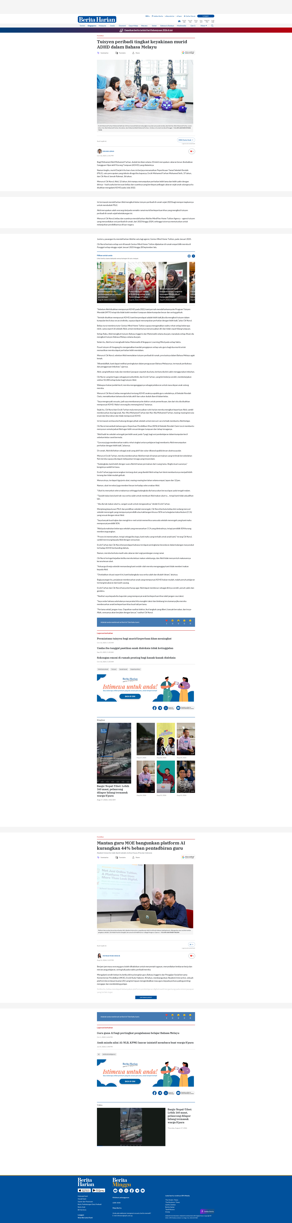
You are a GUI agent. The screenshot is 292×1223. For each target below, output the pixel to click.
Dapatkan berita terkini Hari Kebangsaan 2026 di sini (148, 30)
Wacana (144, 25)
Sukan (154, 25)
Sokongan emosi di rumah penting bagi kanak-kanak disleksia (136, 657)
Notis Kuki (81, 1207)
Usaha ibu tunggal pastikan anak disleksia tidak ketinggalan (135, 648)
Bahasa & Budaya (167, 25)
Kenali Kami (82, 1199)
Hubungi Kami (83, 1196)
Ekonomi (122, 25)
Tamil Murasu (170, 1209)
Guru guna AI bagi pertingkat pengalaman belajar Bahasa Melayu (138, 1033)
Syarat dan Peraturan (85, 1202)
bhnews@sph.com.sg (124, 1216)
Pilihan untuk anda (104, 255)
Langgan (206, 16)
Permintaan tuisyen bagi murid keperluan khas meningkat (134, 638)
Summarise (105, 53)
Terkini (82, 25)
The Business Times (172, 1202)
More (203, 25)
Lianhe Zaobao (170, 1205)
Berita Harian (170, 1207)
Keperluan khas (135, 669)
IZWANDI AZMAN (108, 151)
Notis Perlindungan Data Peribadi (89, 1204)
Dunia (112, 25)
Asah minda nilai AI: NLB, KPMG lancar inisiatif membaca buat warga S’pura (145, 1042)
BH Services (82, 1210)
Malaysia (102, 25)
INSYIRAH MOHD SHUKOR (111, 956)
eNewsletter (169, 16)
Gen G (192, 25)
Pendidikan (100, 36)
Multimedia (181, 25)
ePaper (179, 16)
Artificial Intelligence (109, 1054)
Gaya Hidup (133, 25)
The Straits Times (171, 1200)
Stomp (167, 1212)
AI (98, 1054)
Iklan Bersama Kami (85, 1218)
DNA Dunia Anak (103, 669)
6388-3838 (116, 1203)
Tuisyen (113, 669)
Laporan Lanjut (146, 997)
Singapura (92, 25)
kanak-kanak (123, 669)
